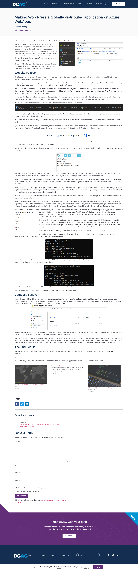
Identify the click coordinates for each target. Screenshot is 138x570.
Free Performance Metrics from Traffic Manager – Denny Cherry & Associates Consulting (40, 425)
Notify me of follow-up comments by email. (31, 488)
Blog (79, 4)
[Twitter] (113, 555)
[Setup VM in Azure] (69, 369)
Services (55, 4)
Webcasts (88, 4)
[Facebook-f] (108, 555)
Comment (19, 441)
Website (17, 480)
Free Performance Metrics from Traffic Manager (29, 384)
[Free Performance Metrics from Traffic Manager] (32, 374)
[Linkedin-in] (117, 555)
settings (86, 568)
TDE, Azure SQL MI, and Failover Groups (100, 388)
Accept (98, 567)
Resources (68, 4)
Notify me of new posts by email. (27, 491)
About (46, 4)
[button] (17, 404)
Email (17, 472)
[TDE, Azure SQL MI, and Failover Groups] (105, 376)
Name (17, 465)
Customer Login (101, 4)
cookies (59, 568)
